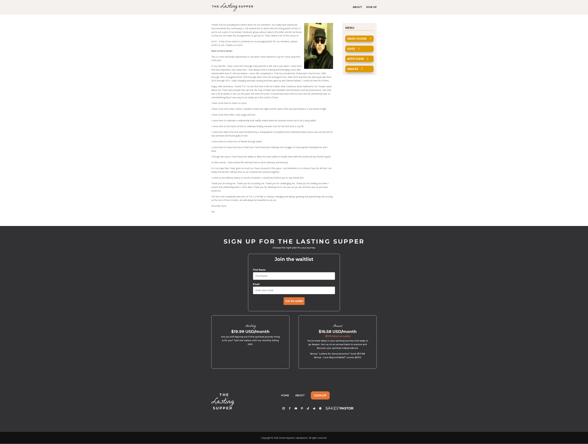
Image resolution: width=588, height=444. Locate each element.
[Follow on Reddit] (314, 408)
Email (256, 284)
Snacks (352, 69)
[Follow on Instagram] (283, 408)
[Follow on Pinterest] (302, 408)
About (357, 7)
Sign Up (371, 7)
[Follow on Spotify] (320, 408)
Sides (351, 48)
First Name (259, 270)
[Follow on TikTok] (308, 408)
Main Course (357, 38)
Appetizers (355, 59)
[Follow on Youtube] (295, 408)
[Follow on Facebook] (289, 408)
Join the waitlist (294, 301)
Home (285, 395)
